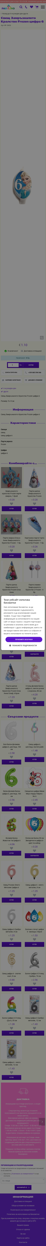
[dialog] (23, 623)
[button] (23, 645)
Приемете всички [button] (24, 639)
